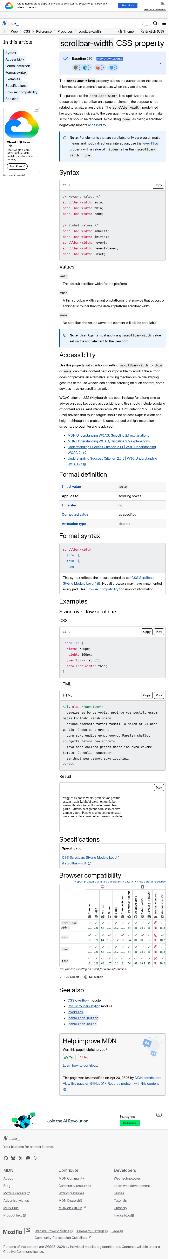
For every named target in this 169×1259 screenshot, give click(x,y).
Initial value (71, 497)
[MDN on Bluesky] (13, 1179)
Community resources (74, 1207)
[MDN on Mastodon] (28, 1179)
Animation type (74, 534)
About (8, 1199)
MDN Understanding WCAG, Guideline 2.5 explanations (109, 451)
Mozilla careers (14, 1214)
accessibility (111, 135)
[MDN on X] (20, 1179)
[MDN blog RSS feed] (35, 1179)
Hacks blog (120, 1236)
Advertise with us (16, 1222)
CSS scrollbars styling (84, 1022)
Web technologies (125, 1199)
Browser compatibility (21, 92)
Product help (12, 1236)
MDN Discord (68, 1222)
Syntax (10, 53)
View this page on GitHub (81, 1105)
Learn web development (130, 1207)
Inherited (69, 515)
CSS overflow (78, 1016)
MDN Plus (11, 1229)
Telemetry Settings (90, 1252)
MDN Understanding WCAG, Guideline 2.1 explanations (108, 445)
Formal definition (17, 66)
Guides (117, 1214)
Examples (12, 79)
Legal (115, 1252)
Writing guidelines (70, 1214)
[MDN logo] (11, 1159)
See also (12, 99)
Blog (6, 1207)
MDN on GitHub (69, 1229)
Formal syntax (16, 72)
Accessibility (14, 59)
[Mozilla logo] (16, 1252)
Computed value (75, 524)
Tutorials (118, 1222)
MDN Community (70, 1199)
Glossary (118, 1229)
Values (66, 277)
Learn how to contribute (81, 1081)
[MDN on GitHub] (5, 1179)
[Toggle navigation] (164, 23)
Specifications (16, 86)
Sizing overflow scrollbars (88, 627)
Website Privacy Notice (52, 1252)
